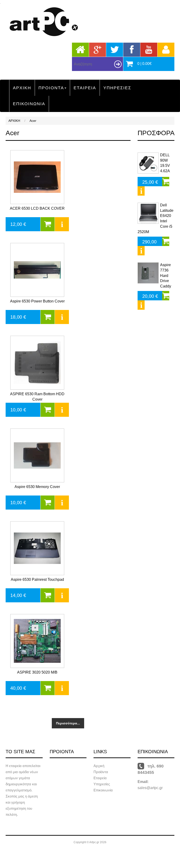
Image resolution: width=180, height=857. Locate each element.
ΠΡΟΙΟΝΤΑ (51, 88)
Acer (33, 121)
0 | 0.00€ (144, 64)
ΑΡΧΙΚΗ (22, 88)
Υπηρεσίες (102, 784)
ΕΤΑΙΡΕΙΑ (85, 88)
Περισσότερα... (68, 723)
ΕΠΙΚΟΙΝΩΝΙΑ (29, 103)
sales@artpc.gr (150, 788)
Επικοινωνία (103, 790)
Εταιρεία (100, 778)
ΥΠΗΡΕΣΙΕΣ (117, 88)
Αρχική (99, 766)
